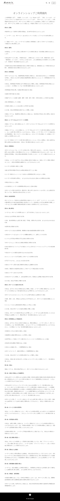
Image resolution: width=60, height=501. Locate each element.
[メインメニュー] (49, 3)
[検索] (46, 3)
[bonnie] (8, 3)
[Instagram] (30, 495)
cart (53, 3)
